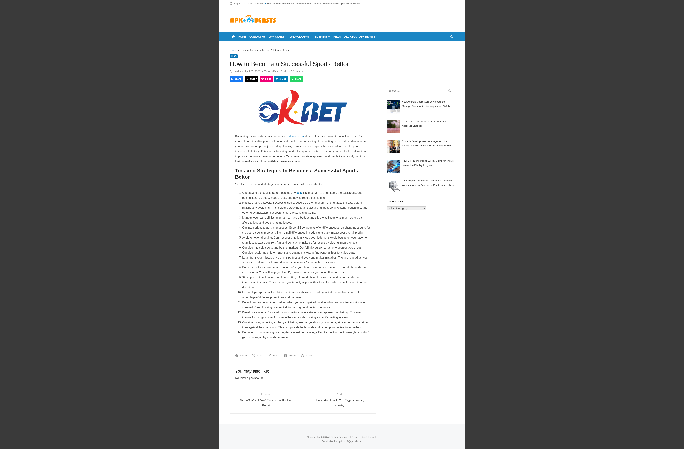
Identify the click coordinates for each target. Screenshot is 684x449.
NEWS (337, 36)
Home (242, 36)
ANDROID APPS (299, 36)
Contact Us (257, 36)
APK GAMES (276, 36)
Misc (234, 56)
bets (299, 192)
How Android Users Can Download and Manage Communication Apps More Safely (313, 3)
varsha (237, 71)
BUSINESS (321, 36)
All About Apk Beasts (359, 36)
